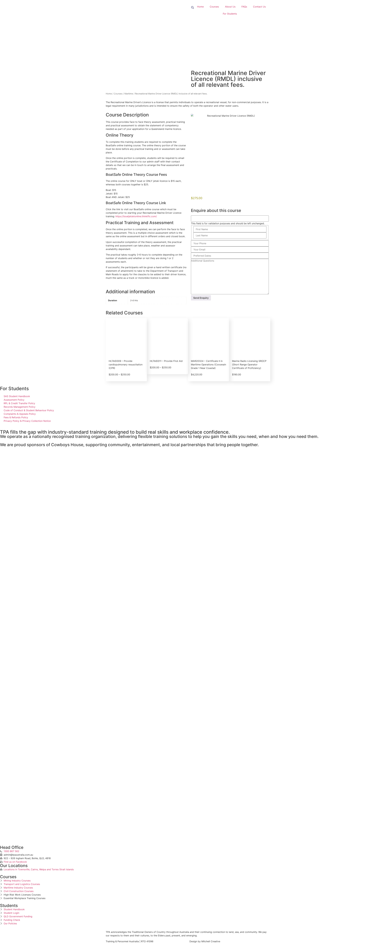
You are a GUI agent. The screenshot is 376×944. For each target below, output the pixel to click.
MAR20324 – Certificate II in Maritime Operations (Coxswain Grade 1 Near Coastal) (208, 364)
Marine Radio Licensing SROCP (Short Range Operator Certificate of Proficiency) (249, 364)
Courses (214, 6)
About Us (230, 6)
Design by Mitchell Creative (204, 941)
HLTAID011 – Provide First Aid (166, 361)
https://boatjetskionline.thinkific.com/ (136, 216)
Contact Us (259, 6)
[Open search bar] (192, 7)
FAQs (244, 6)
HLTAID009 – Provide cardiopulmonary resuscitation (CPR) (125, 364)
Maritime (128, 93)
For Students (230, 13)
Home (200, 6)
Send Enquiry (201, 297)
